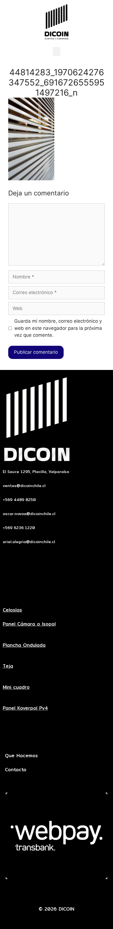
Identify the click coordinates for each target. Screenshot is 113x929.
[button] (56, 51)
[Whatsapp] (65, 892)
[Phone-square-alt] (48, 892)
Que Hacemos (21, 755)
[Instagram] (81, 892)
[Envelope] (31, 892)
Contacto (15, 769)
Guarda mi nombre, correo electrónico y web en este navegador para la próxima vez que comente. (58, 328)
